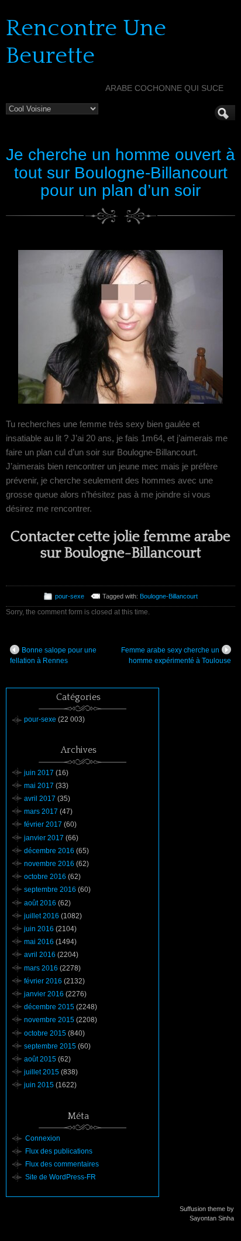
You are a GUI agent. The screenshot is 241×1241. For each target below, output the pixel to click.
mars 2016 (41, 968)
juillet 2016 (41, 916)
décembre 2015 (49, 1007)
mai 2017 (39, 786)
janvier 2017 (44, 838)
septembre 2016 (50, 889)
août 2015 (40, 1059)
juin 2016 (39, 929)
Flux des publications (58, 1151)
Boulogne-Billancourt (169, 596)
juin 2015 (39, 1085)
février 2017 (43, 824)
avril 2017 (40, 798)
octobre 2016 (45, 877)
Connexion (42, 1138)
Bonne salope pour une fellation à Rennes (53, 655)
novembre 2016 (49, 864)
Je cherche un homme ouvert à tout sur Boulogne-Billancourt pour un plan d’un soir (120, 173)
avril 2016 (40, 955)
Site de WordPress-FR (60, 1177)
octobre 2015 (45, 1033)
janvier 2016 (44, 994)
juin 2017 (39, 773)
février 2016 (43, 981)
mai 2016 (39, 942)
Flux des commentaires (62, 1164)
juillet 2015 (41, 1072)
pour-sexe (69, 596)
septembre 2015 (50, 1046)
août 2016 (40, 903)
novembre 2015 (49, 1020)
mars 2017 (41, 811)
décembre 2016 (49, 851)
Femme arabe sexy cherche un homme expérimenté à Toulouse (176, 655)
